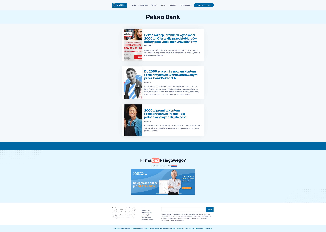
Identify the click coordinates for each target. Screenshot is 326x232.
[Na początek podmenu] (148, 5)
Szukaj (210, 209)
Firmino (174, 166)
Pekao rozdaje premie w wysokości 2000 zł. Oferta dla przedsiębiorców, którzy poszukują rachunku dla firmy (170, 38)
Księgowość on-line (204, 5)
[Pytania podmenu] (166, 5)
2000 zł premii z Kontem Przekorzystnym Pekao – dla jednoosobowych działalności (165, 114)
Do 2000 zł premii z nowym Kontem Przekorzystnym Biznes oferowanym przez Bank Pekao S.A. (170, 75)
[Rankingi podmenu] (176, 5)
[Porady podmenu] (157, 5)
